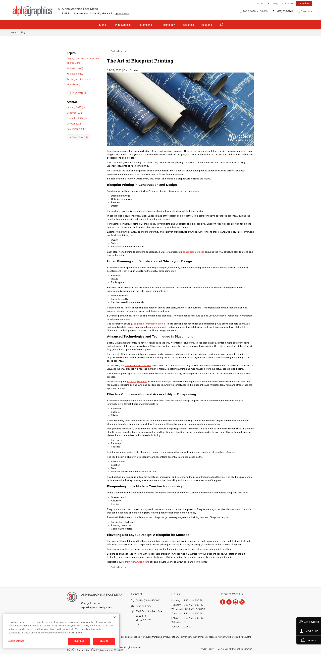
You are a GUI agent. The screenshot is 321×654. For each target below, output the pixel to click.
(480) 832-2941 (285, 11)
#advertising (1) (75, 68)
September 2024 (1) (77, 128)
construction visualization (138, 365)
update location (122, 13)
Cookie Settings (16, 640)
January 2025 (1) (76, 107)
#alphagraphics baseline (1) (81, 79)
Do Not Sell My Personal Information (235, 648)
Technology (168, 25)
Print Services (123, 25)
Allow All (103, 641)
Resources (188, 25)
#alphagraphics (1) (76, 73)
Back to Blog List (118, 51)
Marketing (146, 25)
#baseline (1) (73, 84)
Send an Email (143, 606)
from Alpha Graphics (136, 561)
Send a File (311, 631)
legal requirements (137, 381)
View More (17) (80, 137)
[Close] (114, 617)
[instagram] (235, 602)
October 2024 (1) (75, 123)
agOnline (304, 3)
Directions (306, 11)
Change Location (90, 603)
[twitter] (229, 602)
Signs (102, 25)
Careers (311, 640)
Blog (275, 3)
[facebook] (223, 602)
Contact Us (288, 3)
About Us (262, 3)
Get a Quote (311, 622)
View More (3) (79, 92)
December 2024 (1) (76, 112)
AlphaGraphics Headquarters (97, 607)
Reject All (79, 641)
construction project (193, 251)
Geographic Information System (149, 323)
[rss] (242, 602)
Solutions (206, 25)
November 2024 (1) (77, 118)
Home (13, 32)
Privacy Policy (206, 648)
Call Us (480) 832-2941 (148, 600)
